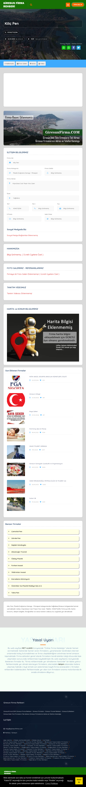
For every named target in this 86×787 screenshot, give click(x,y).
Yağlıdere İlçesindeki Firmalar (15, 760)
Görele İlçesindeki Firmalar (14, 752)
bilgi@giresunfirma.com (14, 729)
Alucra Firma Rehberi (34, 742)
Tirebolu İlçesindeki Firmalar (40, 758)
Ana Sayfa (7, 740)
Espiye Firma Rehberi (35, 749)
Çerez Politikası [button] (51, 783)
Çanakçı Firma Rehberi (36, 745)
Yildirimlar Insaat (18, 572)
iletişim (61, 664)
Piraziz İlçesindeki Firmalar (14, 756)
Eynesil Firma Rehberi (12, 751)
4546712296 (12, 32)
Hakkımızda (9, 63)
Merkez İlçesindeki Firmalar (34, 751)
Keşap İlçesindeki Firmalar (31, 754)
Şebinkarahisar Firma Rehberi (15, 758)
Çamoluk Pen (16, 531)
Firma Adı (10, 158)
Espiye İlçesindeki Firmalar (14, 749)
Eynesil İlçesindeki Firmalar (57, 749)
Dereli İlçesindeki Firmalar (57, 745)
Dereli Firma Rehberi (11, 747)
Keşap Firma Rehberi (51, 754)
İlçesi (8, 193)
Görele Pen (15, 538)
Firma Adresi (11, 179)
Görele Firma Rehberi (34, 752)
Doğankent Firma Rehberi (58, 747)
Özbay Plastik (17, 559)
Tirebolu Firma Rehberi (62, 758)
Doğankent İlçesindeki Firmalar (34, 747)
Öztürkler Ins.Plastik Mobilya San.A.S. (26, 586)
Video (42, 63)
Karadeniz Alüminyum (20, 579)
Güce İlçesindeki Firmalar (55, 752)
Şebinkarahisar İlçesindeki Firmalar (60, 756)
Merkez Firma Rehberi (55, 751)
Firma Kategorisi (12, 168)
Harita (33, 63)
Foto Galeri (22, 63)
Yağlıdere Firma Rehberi (38, 760)
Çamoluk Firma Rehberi (58, 744)
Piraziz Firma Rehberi (35, 756)
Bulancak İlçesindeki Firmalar (56, 742)
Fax (58, 204)
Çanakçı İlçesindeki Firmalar (14, 745)
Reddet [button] (70, 781)
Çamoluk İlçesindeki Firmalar (35, 744)
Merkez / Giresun (11, 733)
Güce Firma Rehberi (11, 754)
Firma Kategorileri (22, 740)
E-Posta (9, 214)
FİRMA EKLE (77, 4)
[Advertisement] (43, 89)
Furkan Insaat (17, 565)
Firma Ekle (36, 740)
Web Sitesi (48, 214)
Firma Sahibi (49, 168)
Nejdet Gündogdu (18, 545)
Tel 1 (8, 204)
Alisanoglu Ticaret (19, 552)
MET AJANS (27, 648)
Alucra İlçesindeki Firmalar (14, 742)
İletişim (46, 740)
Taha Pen (15, 593)
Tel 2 (33, 204)
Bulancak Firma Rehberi (12, 744)
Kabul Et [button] (79, 781)
